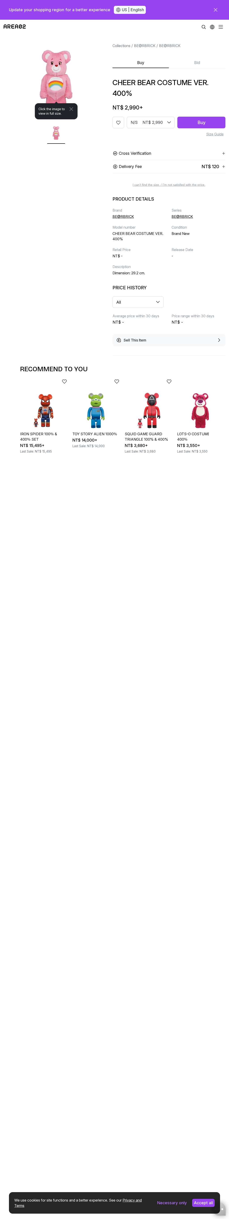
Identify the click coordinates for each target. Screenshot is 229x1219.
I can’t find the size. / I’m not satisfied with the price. (169, 185)
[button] (212, 27)
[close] (215, 9)
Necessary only (172, 1202)
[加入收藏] (118, 122)
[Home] (15, 27)
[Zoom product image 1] (56, 76)
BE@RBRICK (144, 45)
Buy (140, 62)
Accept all (203, 1202)
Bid (197, 62)
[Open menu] (221, 27)
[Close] (71, 109)
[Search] (204, 27)
